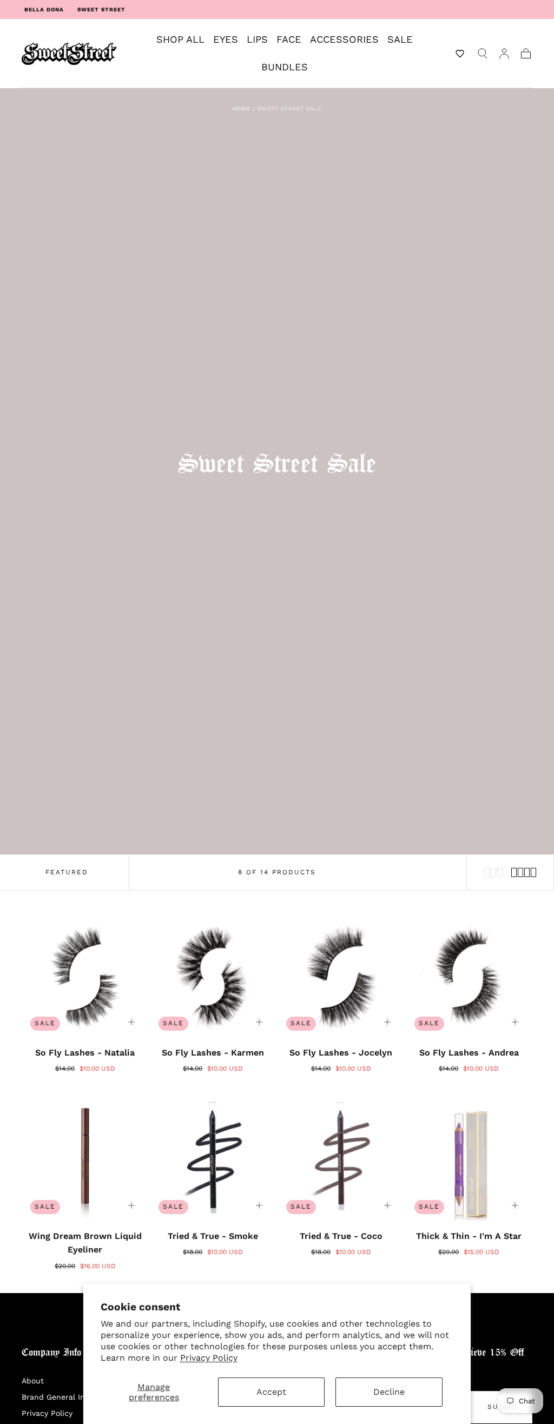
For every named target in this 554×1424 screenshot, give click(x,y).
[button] (460, 53)
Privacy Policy (209, 1358)
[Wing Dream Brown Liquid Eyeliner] (85, 1159)
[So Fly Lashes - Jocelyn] (341, 975)
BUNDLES (284, 67)
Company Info (51, 1352)
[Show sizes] (131, 1022)
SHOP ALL (180, 39)
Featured (66, 872)
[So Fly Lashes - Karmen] (213, 975)
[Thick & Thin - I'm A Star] (469, 1159)
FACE (288, 39)
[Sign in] (504, 53)
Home (241, 108)
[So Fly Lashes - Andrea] (469, 975)
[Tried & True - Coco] (341, 1159)
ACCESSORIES (344, 39)
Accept (271, 1392)
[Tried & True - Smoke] (213, 1159)
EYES (225, 39)
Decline (389, 1392)
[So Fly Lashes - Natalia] (85, 975)
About (33, 1380)
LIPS (257, 39)
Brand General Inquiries (66, 1397)
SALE (400, 39)
